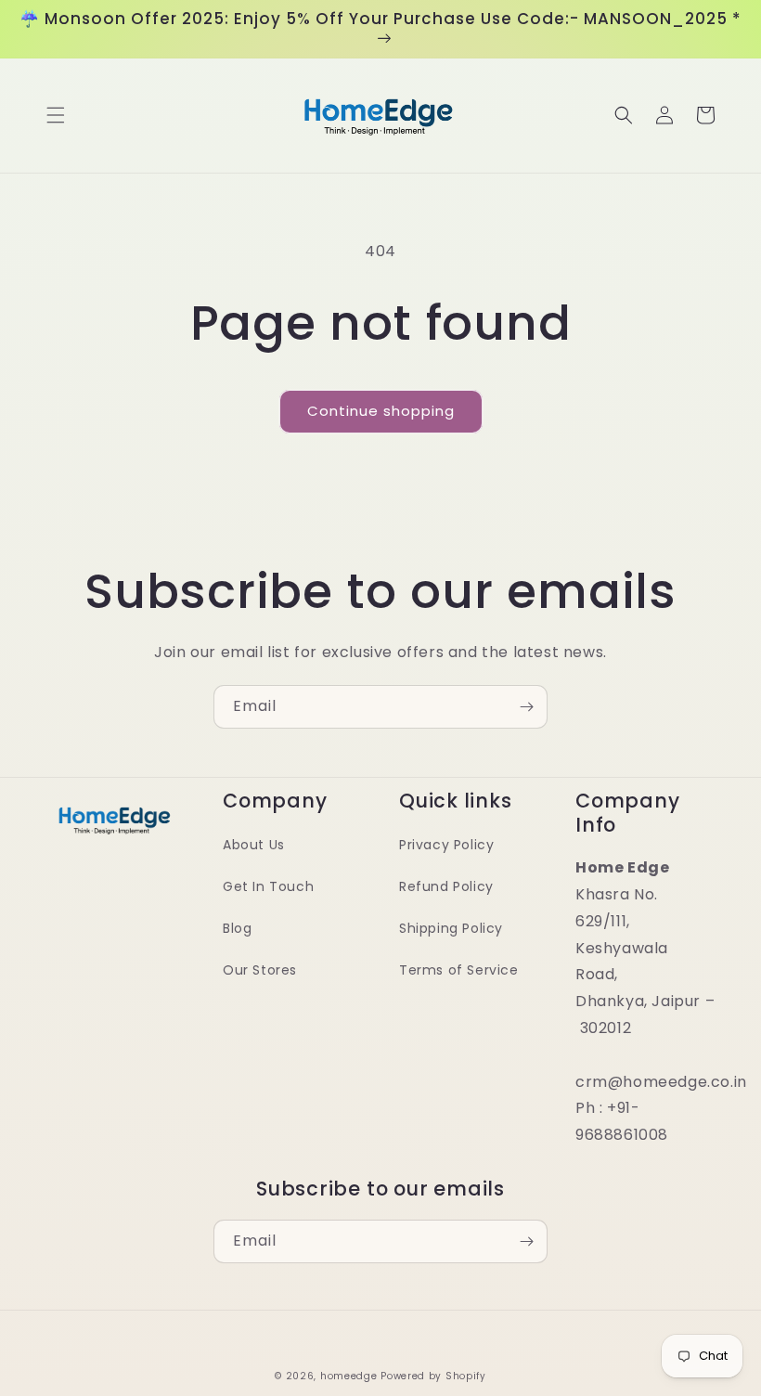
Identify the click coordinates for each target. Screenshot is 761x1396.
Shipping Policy (451, 928)
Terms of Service (459, 970)
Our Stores (260, 970)
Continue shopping (381, 410)
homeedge (349, 1376)
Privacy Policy (446, 844)
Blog (237, 928)
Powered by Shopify (433, 1376)
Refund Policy (446, 886)
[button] (55, 115)
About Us (254, 844)
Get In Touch (268, 886)
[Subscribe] (526, 707)
